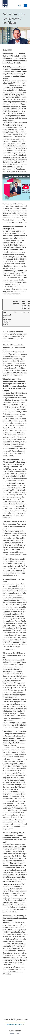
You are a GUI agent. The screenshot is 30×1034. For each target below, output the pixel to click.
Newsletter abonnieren (14, 1024)
